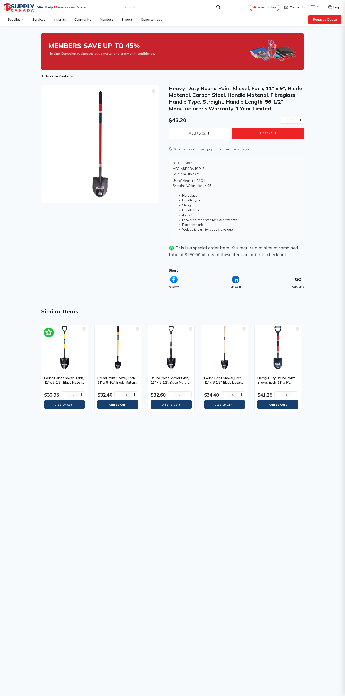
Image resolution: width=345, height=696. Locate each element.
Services (38, 19)
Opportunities (151, 19)
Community (83, 19)
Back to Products (57, 76)
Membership (267, 7)
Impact (127, 19)
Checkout (268, 133)
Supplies (14, 19)
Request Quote (325, 19)
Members (107, 19)
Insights (60, 19)
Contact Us (295, 7)
